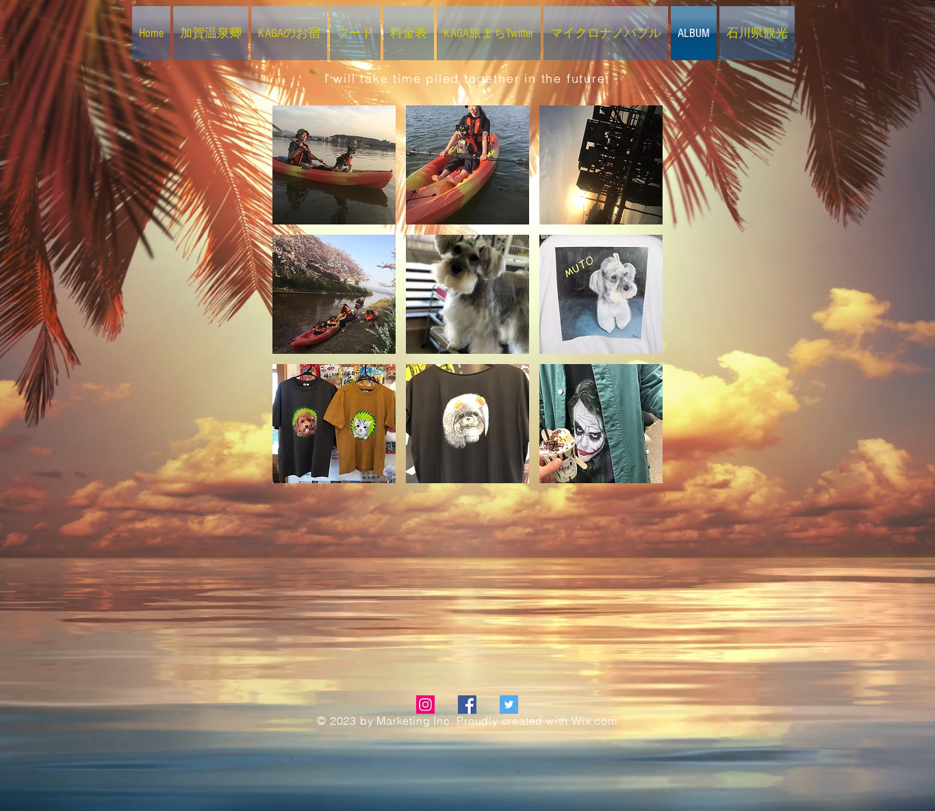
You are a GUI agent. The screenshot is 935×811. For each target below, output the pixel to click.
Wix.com (594, 721)
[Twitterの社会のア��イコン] (509, 704)
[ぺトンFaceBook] (467, 704)
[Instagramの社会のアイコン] (425, 704)
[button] (334, 164)
